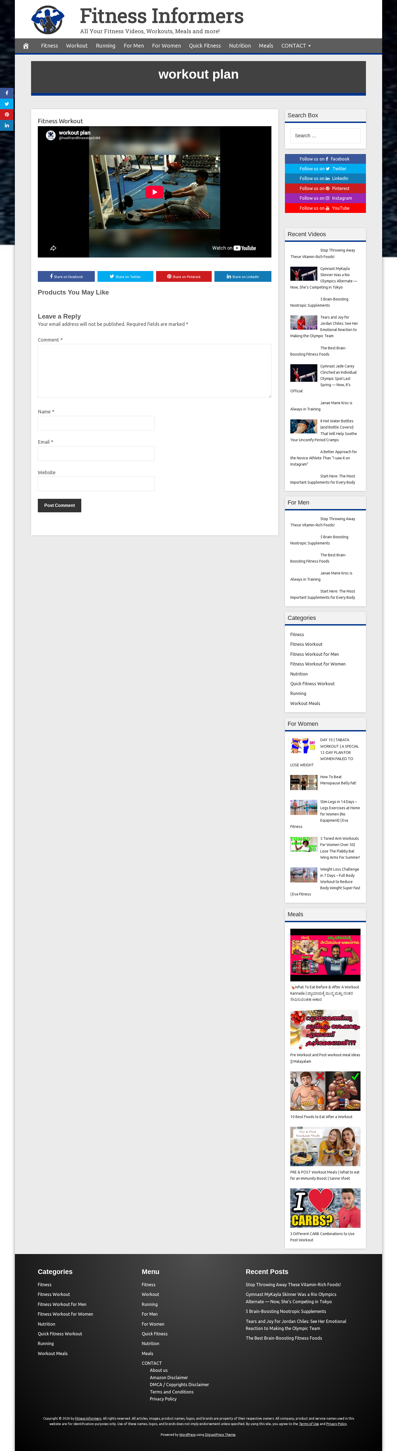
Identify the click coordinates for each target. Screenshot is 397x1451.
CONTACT (293, 45)
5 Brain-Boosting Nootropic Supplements (286, 1311)
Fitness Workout (60, 121)
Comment (50, 339)
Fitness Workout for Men (314, 654)
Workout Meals (305, 703)
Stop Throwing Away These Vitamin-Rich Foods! (293, 1284)
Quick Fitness (205, 45)
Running (106, 45)
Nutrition (240, 45)
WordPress (187, 1434)
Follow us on (324, 158)
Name (46, 411)
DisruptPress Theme (220, 1434)
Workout (77, 45)
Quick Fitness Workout (312, 683)
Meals (266, 45)
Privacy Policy (163, 1398)
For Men (134, 45)
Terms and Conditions (172, 1391)
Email (45, 441)
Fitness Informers (162, 15)
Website (47, 472)
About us (159, 1370)
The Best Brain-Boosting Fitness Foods (284, 1338)
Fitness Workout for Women (318, 663)
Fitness (49, 45)
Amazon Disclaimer (169, 1377)
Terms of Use (309, 1424)
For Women (166, 45)
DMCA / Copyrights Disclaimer (179, 1384)
